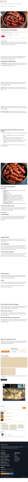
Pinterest (3, 450)
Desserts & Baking (4, 6)
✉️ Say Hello (3, 471)
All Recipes (5, 3)
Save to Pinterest (5, 351)
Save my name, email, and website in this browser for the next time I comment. (14, 376)
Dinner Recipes (18, 3)
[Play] (21, 386)
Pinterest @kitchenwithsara (8, 36)
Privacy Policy (17, 457)
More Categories (10, 6)
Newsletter (16, 460)
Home (2, 3)
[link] (4, 389)
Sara (3, 34)
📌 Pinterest (3, 469)
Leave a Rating (23, 351)
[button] (27, 9)
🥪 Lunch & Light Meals (13, 425)
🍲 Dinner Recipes (20, 425)
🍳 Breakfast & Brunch (5, 425)
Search (24, 407)
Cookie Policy (17, 459)
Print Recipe (14, 351)
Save (3, 36)
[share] (23, 389)
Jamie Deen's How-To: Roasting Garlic (11, 389)
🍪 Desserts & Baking (5, 459)
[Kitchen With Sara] (3, 1)
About (15, 454)
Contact (16, 456)
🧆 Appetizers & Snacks (5, 465)
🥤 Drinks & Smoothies (5, 428)
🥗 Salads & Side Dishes (13, 428)
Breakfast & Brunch (12, 3)
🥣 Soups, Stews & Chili (5, 460)
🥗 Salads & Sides (4, 462)
